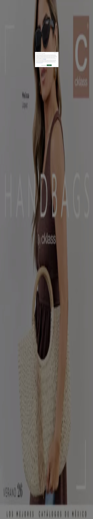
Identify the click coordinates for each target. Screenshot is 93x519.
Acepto (49, 65)
